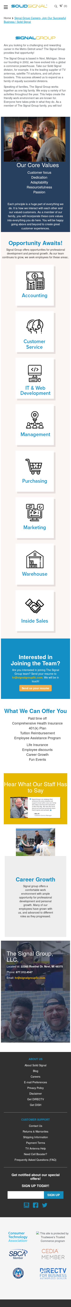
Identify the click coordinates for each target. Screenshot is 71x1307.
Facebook (35, 1205)
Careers (35, 1076)
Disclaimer (35, 1093)
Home (7, 18)
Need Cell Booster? (35, 1154)
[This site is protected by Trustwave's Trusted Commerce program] (52, 1237)
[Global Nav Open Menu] (6, 6)
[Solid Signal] (29, 6)
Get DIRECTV (35, 1099)
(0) (65, 6)
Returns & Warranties (35, 1131)
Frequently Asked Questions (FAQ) (35, 1160)
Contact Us (35, 1126)
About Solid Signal (35, 1065)
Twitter (44, 1205)
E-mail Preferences (35, 1082)
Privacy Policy (35, 1088)
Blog (35, 1071)
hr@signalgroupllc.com (30, 978)
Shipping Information (35, 1137)
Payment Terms (35, 1143)
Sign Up (53, 1195)
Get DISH (35, 1105)
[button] (35, 688)
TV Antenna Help (35, 1148)
